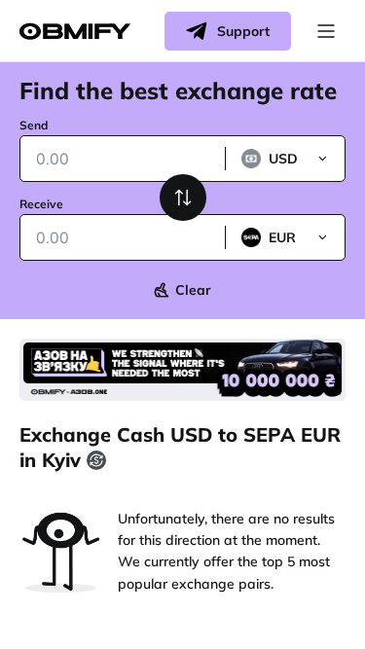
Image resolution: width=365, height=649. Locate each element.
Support (243, 31)
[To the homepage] (74, 32)
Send (33, 125)
